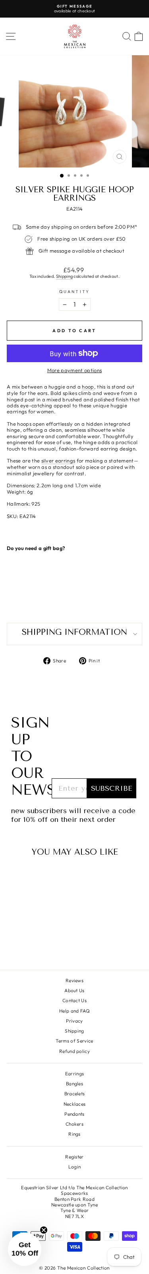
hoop (88, 387)
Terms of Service (74, 1041)
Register (74, 1157)
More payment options (74, 370)
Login (74, 1167)
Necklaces (75, 1104)
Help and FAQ (74, 1011)
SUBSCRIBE (111, 788)
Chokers (74, 1124)
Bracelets (74, 1094)
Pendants (74, 1114)
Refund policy (74, 1051)
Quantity (74, 291)
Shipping (64, 276)
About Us (74, 990)
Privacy (74, 1021)
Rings (74, 1134)
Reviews (74, 980)
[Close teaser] (44, 1230)
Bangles (74, 1084)
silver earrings (58, 461)
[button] (24, 1249)
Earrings (74, 1074)
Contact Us (74, 1000)
